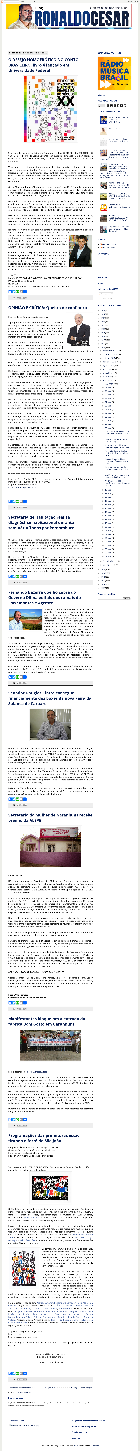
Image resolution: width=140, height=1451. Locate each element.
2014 (103, 569)
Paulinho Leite (46, 1311)
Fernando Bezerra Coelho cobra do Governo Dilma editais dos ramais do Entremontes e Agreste (44, 597)
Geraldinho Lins (22, 1308)
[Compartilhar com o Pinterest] (26, 298)
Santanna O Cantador (65, 1302)
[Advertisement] (58, 40)
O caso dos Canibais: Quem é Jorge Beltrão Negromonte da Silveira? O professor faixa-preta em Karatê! (115, 154)
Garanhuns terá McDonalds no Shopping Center (119, 207)
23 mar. (108, 417)
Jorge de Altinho (32, 1217)
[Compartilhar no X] (22, 298)
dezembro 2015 (110, 350)
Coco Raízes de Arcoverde (69, 1314)
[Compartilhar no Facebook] (24, 298)
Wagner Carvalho (78, 1311)
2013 (103, 573)
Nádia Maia (82, 1302)
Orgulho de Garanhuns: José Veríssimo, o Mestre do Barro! (119, 228)
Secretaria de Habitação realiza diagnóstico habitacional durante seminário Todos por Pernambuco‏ (41, 522)
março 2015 (108, 384)
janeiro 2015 (108, 565)
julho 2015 (107, 369)
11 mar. (108, 519)
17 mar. (108, 497)
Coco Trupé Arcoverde (38, 1314)
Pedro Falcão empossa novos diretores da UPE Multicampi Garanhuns (119, 185)
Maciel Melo (32, 1311)
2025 (103, 310)
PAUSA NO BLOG (116, 128)
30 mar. (108, 391)
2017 (103, 340)
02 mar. (108, 553)
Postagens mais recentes (20, 1387)
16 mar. (108, 501)
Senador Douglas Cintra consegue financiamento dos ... (116, 461)
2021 (103, 325)
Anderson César (109, 245)
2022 (103, 321)
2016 (103, 343)
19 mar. (108, 490)
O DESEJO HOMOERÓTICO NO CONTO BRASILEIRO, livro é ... (117, 433)
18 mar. (108, 493)
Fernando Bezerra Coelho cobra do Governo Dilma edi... (116, 453)
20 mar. (108, 428)
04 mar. (108, 545)
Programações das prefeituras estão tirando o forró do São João (44, 1138)
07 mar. (108, 534)
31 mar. (108, 387)
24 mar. (108, 413)
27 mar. (108, 402)
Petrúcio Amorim (44, 1302)
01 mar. (108, 556)
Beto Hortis (56, 1320)
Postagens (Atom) (23, 1392)
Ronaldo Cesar (66, 1308)
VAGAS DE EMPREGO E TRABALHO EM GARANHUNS (118, 119)
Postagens (105, 294)
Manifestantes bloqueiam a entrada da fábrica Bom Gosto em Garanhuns (46, 1021)
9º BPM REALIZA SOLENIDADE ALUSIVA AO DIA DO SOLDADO (118, 217)
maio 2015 (107, 376)
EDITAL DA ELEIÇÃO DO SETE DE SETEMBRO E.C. (119, 140)
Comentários (106, 298)
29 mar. (108, 394)
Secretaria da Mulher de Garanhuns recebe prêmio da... (117, 469)
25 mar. (108, 409)
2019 (103, 332)
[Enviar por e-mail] (18, 298)
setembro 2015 (110, 362)
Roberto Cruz (40, 1317)
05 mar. (108, 541)
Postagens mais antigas (81, 1387)
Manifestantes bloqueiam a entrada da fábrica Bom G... (117, 476)
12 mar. (108, 515)
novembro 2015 (110, 354)
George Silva (19, 1311)
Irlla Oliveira (81, 1237)
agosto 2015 (108, 365)
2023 (103, 318)
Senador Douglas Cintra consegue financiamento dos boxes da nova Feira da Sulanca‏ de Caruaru (49, 698)
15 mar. (108, 504)
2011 (103, 580)
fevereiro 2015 (109, 561)
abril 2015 (107, 380)
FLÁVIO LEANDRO (63, 1305)
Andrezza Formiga (57, 1317)
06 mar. (108, 538)
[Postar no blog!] (20, 298)
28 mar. (108, 398)
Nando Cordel (20, 1322)
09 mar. (108, 527)
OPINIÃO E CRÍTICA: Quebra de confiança (47, 307)
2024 (103, 314)
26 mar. (108, 406)
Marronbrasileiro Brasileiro (44, 1308)
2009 (103, 588)
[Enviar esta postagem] (13, 297)
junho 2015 (108, 373)
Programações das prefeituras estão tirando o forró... (117, 483)
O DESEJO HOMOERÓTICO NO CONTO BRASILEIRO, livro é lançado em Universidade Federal (43, 65)
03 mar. (108, 549)
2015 (103, 347)
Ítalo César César (28, 1240)
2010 (103, 584)
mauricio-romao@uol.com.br (22, 487)
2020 (103, 329)
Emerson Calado (24, 1317)
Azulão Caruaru (61, 1311)
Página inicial (51, 1387)
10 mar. (108, 523)
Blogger (95, 1445)
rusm (75, 1445)
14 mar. (108, 508)
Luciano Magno (71, 1320)
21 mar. (108, 424)
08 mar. (108, 530)
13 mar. (108, 512)
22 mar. (108, 420)
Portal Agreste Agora (37, 1071)
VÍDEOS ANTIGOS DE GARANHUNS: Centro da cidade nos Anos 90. (119, 196)
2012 (103, 577)
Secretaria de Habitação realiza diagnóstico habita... (117, 446)
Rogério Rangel (75, 1317)
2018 (103, 336)
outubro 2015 (109, 358)
